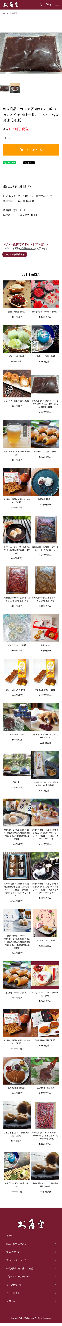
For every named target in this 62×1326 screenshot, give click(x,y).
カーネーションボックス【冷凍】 (45, 312)
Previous (3, 51)
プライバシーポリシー (17, 1276)
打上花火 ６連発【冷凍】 (45, 356)
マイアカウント (14, 1284)
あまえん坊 (45, 645)
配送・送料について (16, 1243)
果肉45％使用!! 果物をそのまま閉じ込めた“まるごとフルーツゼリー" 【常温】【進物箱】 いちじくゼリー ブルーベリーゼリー (17, 890)
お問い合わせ (13, 1301)
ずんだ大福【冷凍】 (17, 356)
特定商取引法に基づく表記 (19, 1268)
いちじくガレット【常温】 (45, 940)
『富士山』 (16, 782)
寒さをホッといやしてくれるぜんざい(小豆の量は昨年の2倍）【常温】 (17, 550)
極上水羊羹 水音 (17, 734)
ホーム (5, 13)
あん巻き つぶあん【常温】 (16, 993)
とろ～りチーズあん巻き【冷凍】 (17, 401)
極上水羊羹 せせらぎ (45, 1088)
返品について (13, 1251)
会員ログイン (28, 248)
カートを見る (13, 1292)
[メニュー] (57, 5)
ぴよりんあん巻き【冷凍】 (45, 690)
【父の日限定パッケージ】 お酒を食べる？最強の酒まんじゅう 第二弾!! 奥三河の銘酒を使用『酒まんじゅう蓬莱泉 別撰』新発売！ (21, 942)
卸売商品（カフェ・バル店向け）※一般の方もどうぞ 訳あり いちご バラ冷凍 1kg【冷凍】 (45, 1136)
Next (58, 51)
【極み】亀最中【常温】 (16, 312)
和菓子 (14, 13)
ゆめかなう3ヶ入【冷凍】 (17, 645)
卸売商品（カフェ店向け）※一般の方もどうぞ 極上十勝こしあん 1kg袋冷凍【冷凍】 (45, 404)
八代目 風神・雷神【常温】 (45, 1040)
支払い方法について (16, 1260)
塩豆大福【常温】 (45, 499)
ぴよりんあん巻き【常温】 (16, 690)
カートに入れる (34, 150)
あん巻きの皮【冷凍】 (16, 1088)
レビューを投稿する (15, 254)
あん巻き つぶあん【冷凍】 (45, 451)
